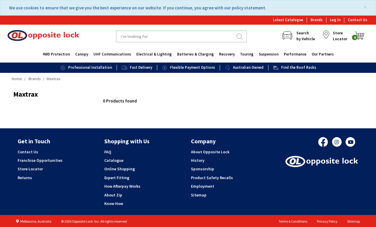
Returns (25, 177)
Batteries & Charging (195, 54)
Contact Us (357, 19)
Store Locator (30, 168)
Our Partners (323, 54)
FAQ (107, 151)
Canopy (81, 54)
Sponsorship (202, 168)
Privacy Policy (327, 221)
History (197, 160)
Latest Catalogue (288, 19)
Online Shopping (119, 168)
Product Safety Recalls (212, 177)
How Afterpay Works (122, 186)
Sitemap (199, 195)
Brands (316, 19)
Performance (295, 54)
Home (17, 78)
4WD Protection (56, 54)
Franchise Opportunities (40, 160)
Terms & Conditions (292, 221)
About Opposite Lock (210, 151)
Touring (247, 54)
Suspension (268, 54)
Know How (113, 203)
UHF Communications (112, 54)
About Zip (113, 195)
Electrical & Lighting (154, 54)
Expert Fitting (116, 177)
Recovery (227, 54)
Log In (335, 19)
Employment (202, 186)
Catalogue (113, 160)
